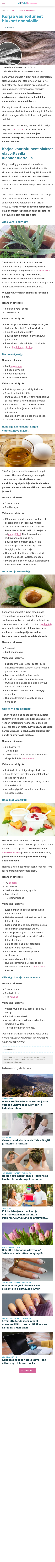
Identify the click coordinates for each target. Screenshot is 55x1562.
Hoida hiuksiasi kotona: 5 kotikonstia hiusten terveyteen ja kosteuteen (25, 1177)
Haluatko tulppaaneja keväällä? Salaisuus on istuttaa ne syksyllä (22, 1252)
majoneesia (16, 366)
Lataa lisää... (27, 1370)
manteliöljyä (14, 534)
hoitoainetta (39, 966)
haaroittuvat (17, 129)
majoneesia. (28, 758)
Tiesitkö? (6, 1209)
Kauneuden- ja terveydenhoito (25, 10)
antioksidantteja (11, 852)
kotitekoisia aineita (22, 347)
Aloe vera (44, 270)
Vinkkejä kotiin (9, 1357)
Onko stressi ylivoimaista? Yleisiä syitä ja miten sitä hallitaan (26, 1142)
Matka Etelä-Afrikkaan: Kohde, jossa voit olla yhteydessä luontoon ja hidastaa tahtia (25, 1105)
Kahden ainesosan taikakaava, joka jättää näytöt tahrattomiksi (24, 1361)
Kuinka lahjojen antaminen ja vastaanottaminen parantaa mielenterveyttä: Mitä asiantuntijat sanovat (23, 1214)
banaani (13, 882)
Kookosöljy (46, 624)
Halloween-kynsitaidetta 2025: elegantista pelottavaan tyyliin (21, 1287)
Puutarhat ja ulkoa (11, 1247)
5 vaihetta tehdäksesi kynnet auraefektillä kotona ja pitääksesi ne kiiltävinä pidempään (24, 1324)
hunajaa (14, 997)
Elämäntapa (7, 1099)
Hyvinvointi (6, 10)
